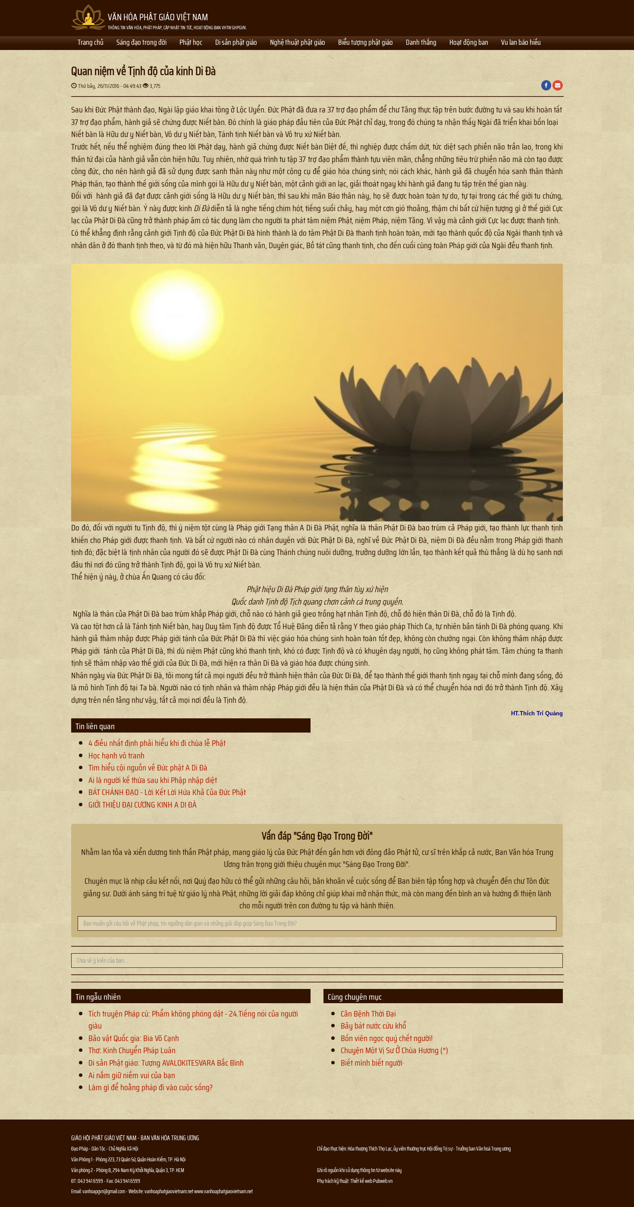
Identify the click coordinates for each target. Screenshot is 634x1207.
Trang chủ (91, 43)
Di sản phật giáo (236, 43)
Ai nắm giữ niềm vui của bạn (131, 1075)
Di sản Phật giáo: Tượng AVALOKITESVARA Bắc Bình (166, 1063)
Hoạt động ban (468, 43)
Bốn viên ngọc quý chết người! (387, 1038)
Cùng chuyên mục (355, 997)
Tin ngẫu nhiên (98, 997)
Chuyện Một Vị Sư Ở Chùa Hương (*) (394, 1050)
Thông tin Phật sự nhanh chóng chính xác (352, 1202)
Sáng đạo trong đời (141, 43)
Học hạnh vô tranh (116, 755)
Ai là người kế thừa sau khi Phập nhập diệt (152, 780)
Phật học (190, 43)
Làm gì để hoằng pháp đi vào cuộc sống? (150, 1087)
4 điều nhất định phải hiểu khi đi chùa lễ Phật (157, 743)
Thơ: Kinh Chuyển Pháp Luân (132, 1050)
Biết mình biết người (371, 1063)
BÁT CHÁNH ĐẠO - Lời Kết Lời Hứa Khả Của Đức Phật (167, 792)
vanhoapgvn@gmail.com (103, 1191)
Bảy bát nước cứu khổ (373, 1025)
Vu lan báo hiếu (521, 43)
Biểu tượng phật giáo (365, 43)
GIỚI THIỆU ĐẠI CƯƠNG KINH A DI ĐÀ (142, 804)
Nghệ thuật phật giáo (297, 43)
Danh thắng (421, 43)
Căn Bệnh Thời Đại (368, 1013)
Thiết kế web (361, 1181)
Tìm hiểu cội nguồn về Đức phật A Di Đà (147, 767)
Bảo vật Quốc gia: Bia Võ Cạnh (133, 1038)
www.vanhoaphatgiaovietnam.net (223, 1191)
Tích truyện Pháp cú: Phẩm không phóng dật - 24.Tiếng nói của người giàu (193, 1020)
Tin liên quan (95, 726)
